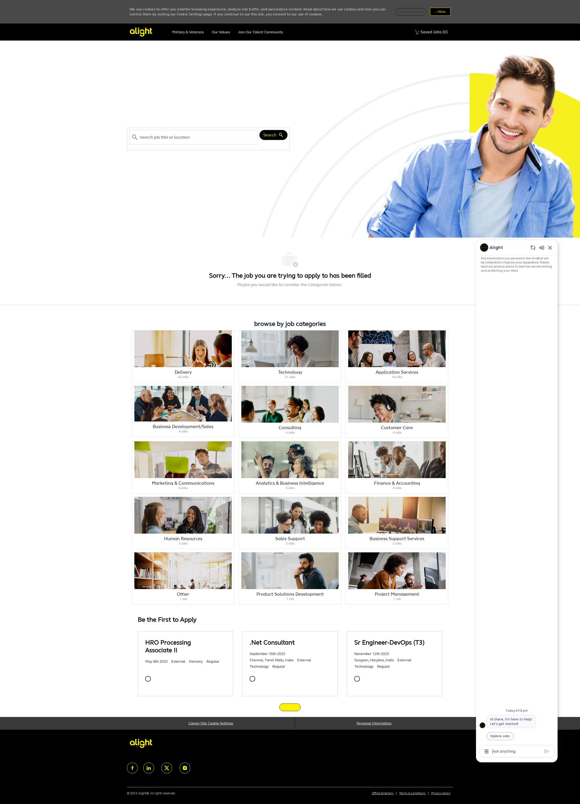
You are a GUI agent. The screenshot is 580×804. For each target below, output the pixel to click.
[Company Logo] (149, 32)
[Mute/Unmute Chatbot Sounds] (541, 247)
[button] (411, 11)
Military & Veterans (188, 32)
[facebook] (132, 768)
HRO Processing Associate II (168, 646)
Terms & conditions (412, 793)
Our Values (221, 32)
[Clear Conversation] (533, 247)
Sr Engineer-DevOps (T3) (389, 642)
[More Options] (486, 751)
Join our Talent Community (260, 32)
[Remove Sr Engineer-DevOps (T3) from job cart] (357, 678)
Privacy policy (440, 793)
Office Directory (383, 793)
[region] (517, 499)
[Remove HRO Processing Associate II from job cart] (148, 678)
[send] (547, 751)
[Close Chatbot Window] (550, 247)
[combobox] (193, 137)
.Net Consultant (272, 642)
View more (290, 707)
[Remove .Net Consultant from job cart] (252, 678)
